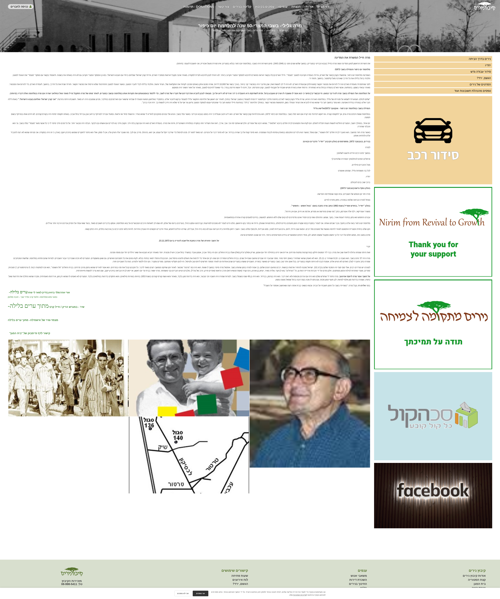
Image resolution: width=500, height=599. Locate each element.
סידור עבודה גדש (481, 71)
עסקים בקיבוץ (264, 6)
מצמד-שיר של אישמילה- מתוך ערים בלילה (33, 320)
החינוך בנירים (358, 583)
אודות (310, 6)
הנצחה (296, 6)
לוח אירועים (240, 579)
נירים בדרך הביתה (480, 58)
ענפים (283, 6)
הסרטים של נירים (480, 84)
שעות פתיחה (239, 575)
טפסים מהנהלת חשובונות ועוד (472, 90)
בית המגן (270, 30)
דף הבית (323, 6)
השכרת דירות (358, 579)
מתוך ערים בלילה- (28, 306)
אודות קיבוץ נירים (474, 575)
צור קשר (223, 6)
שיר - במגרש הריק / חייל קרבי (66, 306)
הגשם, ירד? (484, 78)
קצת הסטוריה (477, 579)
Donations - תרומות (198, 6)
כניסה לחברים (19, 6)
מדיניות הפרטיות (299, 595)
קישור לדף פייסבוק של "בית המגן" (29, 333)
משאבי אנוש (359, 575)
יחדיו (488, 65)
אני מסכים (200, 593)
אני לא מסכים (183, 593)
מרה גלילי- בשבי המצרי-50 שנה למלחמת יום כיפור (238, 30)
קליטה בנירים (242, 6)
